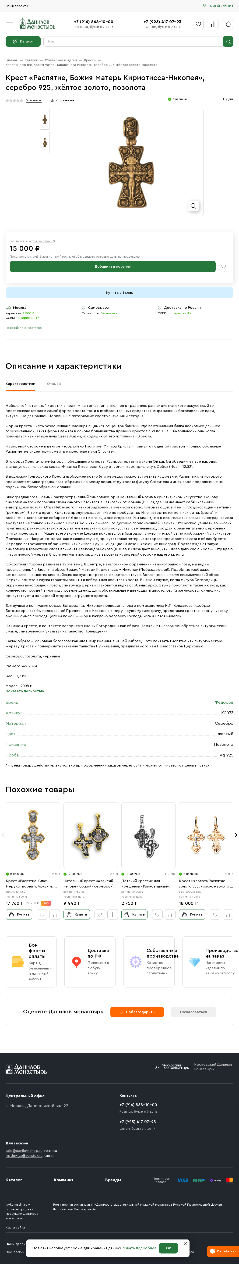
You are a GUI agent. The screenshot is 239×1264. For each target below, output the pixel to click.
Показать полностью (25, 691)
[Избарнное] (198, 24)
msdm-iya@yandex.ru (24, 1155)
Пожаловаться (193, 1012)
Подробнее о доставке (24, 328)
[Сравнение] (213, 24)
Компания (64, 1180)
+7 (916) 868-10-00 (93, 22)
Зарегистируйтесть (54, 256)
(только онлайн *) (43, 241)
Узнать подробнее (140, 1248)
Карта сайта (15, 1227)
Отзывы (54, 384)
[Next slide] (236, 835)
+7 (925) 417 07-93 (162, 22)
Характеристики (20, 384)
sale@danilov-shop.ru (24, 1151)
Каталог (26, 41)
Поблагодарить (140, 1012)
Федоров (224, 702)
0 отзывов (34, 100)
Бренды (113, 1180)
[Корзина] (228, 24)
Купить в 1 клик (119, 293)
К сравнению (66, 100)
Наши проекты (17, 6)
